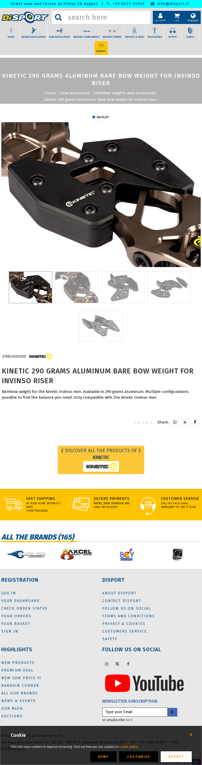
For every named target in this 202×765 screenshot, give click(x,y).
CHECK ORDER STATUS (24, 608)
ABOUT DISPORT (119, 593)
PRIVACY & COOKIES (123, 623)
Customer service (180, 498)
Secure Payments (112, 498)
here (129, 720)
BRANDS (101, 51)
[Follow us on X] (117, 664)
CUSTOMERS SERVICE (124, 631)
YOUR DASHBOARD (20, 601)
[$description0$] (25, 554)
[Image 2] (123, 287)
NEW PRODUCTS (18, 662)
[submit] (172, 712)
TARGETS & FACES (134, 37)
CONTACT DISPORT (121, 601)
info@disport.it (172, 4)
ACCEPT (176, 757)
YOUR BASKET (15, 623)
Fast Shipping (40, 498)
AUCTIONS (12, 716)
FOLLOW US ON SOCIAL (126, 608)
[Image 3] (169, 287)
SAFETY (109, 639)
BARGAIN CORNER (20, 685)
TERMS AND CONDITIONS (128, 616)
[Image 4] (101, 326)
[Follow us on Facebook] (128, 664)
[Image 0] (30, 287)
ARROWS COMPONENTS (86, 37)
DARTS (190, 37)
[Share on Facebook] (195, 422)
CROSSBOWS (154, 37)
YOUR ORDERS (16, 616)
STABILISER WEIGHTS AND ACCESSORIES (125, 93)
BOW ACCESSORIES (59, 37)
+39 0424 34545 (128, 4)
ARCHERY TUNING (112, 37)
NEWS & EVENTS (18, 701)
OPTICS (172, 37)
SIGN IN (9, 631)
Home (51, 93)
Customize (138, 757)
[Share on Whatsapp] (175, 422)
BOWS (11, 37)
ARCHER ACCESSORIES (33, 37)
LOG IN (8, 593)
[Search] (58, 17)
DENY (103, 757)
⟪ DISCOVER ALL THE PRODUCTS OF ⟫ (101, 454)
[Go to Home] (25, 17)
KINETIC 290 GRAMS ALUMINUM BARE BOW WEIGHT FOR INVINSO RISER (101, 99)
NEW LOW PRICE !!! (21, 678)
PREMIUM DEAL (17, 670)
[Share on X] (185, 422)
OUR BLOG (12, 708)
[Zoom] (101, 194)
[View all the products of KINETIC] (40, 356)
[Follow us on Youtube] (144, 682)
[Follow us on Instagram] (106, 664)
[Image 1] (76, 287)
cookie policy (128, 747)
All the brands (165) (37, 537)
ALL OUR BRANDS (19, 693)
